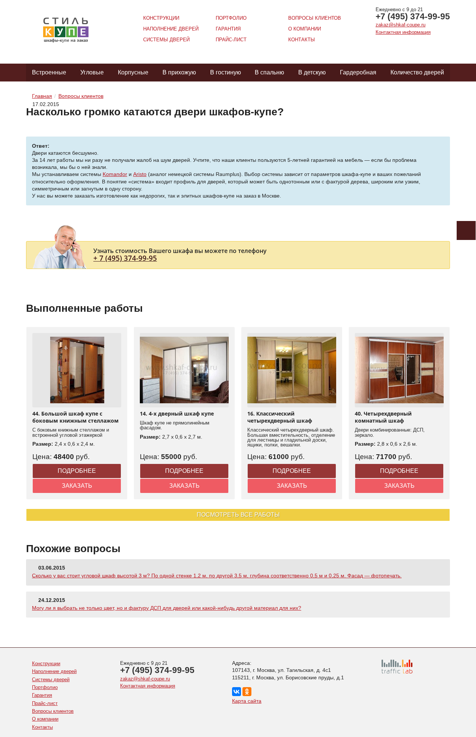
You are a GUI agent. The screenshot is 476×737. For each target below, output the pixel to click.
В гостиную (225, 72)
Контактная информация (403, 32)
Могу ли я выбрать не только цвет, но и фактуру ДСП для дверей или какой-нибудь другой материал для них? (166, 608)
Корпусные (133, 72)
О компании (304, 29)
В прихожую (179, 72)
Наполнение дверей (171, 29)
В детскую (312, 72)
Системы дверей (166, 39)
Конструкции (161, 18)
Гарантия (228, 29)
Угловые (92, 72)
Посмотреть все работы (238, 515)
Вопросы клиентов (314, 18)
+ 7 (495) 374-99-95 (125, 258)
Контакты (301, 39)
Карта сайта (246, 701)
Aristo (140, 174)
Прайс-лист (231, 39)
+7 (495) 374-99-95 (413, 16)
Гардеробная (358, 72)
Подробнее (77, 471)
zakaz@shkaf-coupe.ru (400, 25)
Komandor (115, 174)
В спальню (269, 72)
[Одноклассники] (246, 691)
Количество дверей (417, 72)
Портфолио (231, 18)
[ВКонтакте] (236, 691)
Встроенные (49, 72)
